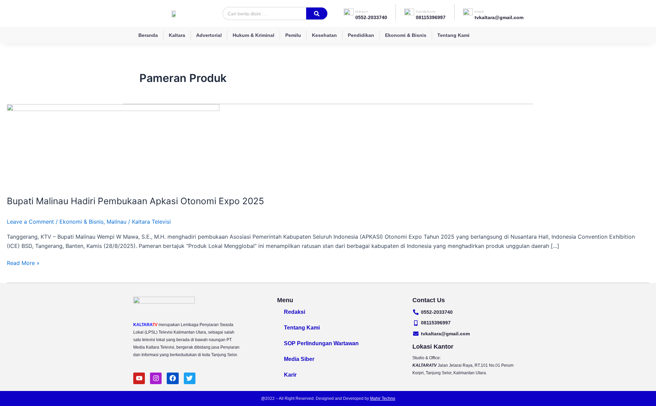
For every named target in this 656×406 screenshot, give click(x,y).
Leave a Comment (30, 221)
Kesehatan (324, 35)
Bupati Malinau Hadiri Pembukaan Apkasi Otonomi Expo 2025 (135, 201)
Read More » (23, 262)
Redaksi (294, 312)
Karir (290, 375)
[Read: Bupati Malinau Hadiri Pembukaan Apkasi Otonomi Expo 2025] (113, 145)
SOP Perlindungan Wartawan (321, 343)
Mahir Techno (382, 398)
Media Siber (299, 359)
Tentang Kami (453, 35)
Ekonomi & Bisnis (405, 35)
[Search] (316, 13)
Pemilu (293, 35)
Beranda (148, 35)
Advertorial (209, 35)
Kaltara (177, 35)
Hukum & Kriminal (253, 35)
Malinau (116, 221)
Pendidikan (361, 35)
